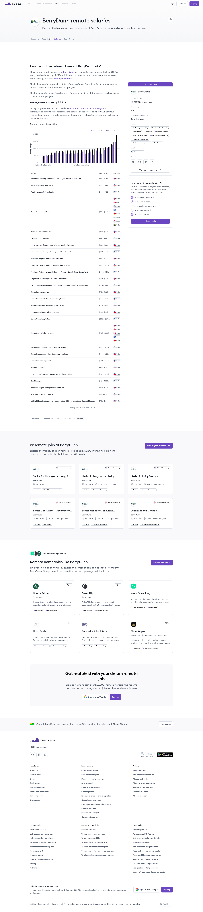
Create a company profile (41, 859)
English (165, 904)
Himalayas (35, 418)
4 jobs (69, 623)
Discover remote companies (93, 779)
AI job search (87, 783)
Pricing (33, 863)
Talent (56, 4)
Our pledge (166, 724)
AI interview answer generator (146, 859)
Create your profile (89, 770)
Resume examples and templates (96, 796)
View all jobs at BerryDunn (158, 445)
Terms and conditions (39, 791)
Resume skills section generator (147, 855)
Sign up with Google (97, 697)
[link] (35, 418)
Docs (32, 779)
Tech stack (160, 635)
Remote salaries (88, 829)
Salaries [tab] (57, 39)
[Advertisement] (75, 55)
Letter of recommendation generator (149, 872)
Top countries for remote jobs (94, 842)
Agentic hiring (36, 855)
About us (34, 770)
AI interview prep (140, 791)
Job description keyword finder (147, 838)
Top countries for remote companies (97, 851)
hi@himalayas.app (38, 747)
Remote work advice (90, 787)
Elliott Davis (39, 631)
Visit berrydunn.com (148, 170)
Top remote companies (53, 553)
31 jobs (118, 585)
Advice (73, 4)
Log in (172, 4)
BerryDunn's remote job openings (85, 108)
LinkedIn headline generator (145, 863)
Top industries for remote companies (97, 855)
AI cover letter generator (144, 783)
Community (35, 774)
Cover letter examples (91, 800)
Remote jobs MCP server (144, 834)
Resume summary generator (145, 846)
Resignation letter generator (145, 868)
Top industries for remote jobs (94, 846)
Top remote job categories (93, 834)
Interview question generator (43, 842)
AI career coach (140, 796)
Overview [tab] (35, 39)
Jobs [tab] (46, 39)
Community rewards (90, 817)
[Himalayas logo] (13, 3)
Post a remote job (38, 829)
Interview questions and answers (96, 804)
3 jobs (167, 623)
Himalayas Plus (139, 770)
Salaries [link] (80, 418)
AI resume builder (140, 779)
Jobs (39, 4)
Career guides (87, 791)
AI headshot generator (143, 787)
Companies (47, 4)
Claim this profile (150, 84)
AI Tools (28, 4)
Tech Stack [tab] (69, 39)
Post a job (182, 4)
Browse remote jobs (90, 774)
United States (138, 152)
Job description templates (41, 838)
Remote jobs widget (90, 813)
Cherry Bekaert (41, 593)
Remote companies (51, 418)
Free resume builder (141, 842)
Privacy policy (36, 796)
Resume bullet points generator (147, 851)
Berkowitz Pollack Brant (95, 631)
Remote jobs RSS (88, 808)
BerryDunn (68, 72)
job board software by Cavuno (86, 904)
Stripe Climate (120, 724)
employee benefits (62, 78)
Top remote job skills (90, 838)
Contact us (35, 800)
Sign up (194, 4)
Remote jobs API (140, 829)
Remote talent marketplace (42, 846)
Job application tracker (143, 774)
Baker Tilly (87, 593)
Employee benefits (38, 787)
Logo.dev (136, 904)
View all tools (150, 221)
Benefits (147, 635)
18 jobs (69, 585)
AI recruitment (36, 851)
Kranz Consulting (140, 593)
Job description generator (41, 834)
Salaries (65, 4)
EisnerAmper (138, 631)
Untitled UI (109, 904)
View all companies (161, 562)
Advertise (34, 868)
